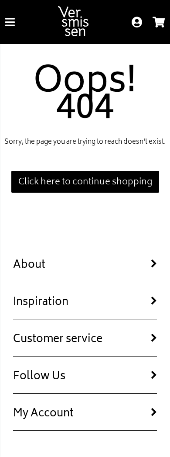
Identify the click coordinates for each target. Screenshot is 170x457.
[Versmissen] (73, 34)
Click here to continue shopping (85, 182)
